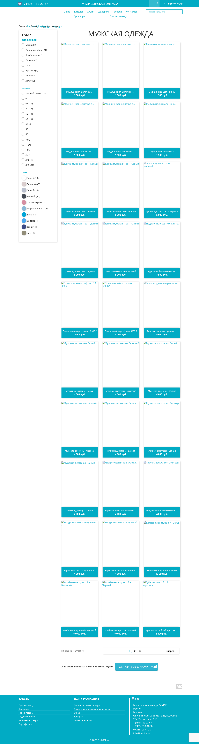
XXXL (29, 164)
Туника (30, 75)
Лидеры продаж (27, 716)
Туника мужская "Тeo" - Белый (80, 211)
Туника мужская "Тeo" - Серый (121, 211)
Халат (30, 80)
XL (28, 154)
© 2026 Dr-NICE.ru (99, 740)
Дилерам (103, 11)
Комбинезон (33, 55)
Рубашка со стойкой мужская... (161, 630)
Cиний (32, 226)
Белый (33, 177)
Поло (29, 65)
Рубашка (31, 70)
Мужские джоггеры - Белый (80, 391)
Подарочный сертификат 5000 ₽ (121, 331)
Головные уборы (36, 49)
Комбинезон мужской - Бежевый (79, 630)
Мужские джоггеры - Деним (121, 450)
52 (29, 113)
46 (28, 98)
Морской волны (37, 208)
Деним (32, 214)
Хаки (31, 232)
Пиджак (31, 60)
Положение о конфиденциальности (92, 709)
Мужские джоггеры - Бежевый (120, 391)
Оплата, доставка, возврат (87, 705)
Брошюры (79, 16)
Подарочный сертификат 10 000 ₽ (80, 331)
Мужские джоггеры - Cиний (80, 510)
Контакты (131, 11)
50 (29, 108)
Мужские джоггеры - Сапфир (162, 450)
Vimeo (179, 686)
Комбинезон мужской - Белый (162, 570)
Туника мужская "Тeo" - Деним (80, 271)
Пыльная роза (36, 202)
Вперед (172, 651)
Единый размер (35, 93)
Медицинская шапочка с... (79, 91)
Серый (33, 190)
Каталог (78, 11)
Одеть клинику (118, 16)
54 (29, 118)
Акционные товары (28, 720)
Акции (90, 11)
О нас (67, 11)
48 (29, 103)
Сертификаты (25, 724)
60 (28, 134)
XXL (29, 159)
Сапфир (32, 220)
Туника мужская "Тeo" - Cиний (121, 271)
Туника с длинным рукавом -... (162, 331)
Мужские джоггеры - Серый (162, 391)
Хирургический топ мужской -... (121, 510)
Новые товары (26, 712)
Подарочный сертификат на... (162, 271)
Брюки (30, 44)
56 (28, 123)
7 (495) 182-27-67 (36, 4)
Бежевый (33, 184)
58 (28, 129)
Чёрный (33, 196)
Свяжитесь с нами (138, 667)
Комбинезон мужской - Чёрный (120, 630)
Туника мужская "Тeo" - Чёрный (162, 211)
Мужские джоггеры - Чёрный (79, 450)
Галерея (117, 11)
